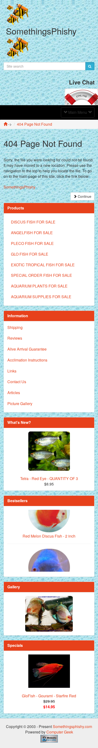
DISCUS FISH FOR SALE (33, 222)
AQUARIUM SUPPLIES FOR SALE (41, 296)
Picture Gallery (19, 403)
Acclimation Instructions (27, 360)
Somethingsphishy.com (72, 726)
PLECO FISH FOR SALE (32, 243)
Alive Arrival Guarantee (27, 349)
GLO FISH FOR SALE (29, 254)
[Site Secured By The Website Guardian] (49, 738)
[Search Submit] (89, 66)
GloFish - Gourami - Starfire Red (49, 695)
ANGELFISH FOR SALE (32, 232)
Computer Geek (59, 732)
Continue (84, 196)
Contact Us (16, 381)
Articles (13, 392)
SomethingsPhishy (19, 187)
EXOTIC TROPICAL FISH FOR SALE (43, 264)
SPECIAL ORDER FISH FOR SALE (41, 275)
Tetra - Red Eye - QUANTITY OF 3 (49, 478)
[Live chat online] (81, 96)
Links (11, 371)
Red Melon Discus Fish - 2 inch (49, 530)
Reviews (14, 338)
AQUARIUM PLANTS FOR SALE (39, 286)
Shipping (15, 327)
